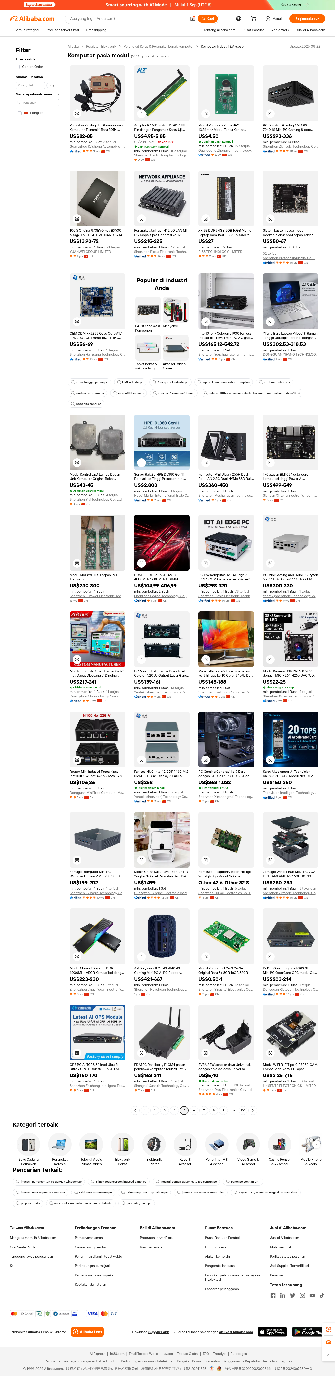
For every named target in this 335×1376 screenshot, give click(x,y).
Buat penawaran (152, 1247)
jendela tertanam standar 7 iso (203, 1192)
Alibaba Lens (38, 1332)
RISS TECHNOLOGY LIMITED (220, 251)
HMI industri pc (132, 382)
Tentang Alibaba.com (27, 1227)
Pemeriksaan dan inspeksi (94, 1275)
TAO (206, 1354)
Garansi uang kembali (91, 1247)
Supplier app (158, 1332)
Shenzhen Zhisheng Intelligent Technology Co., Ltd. (97, 1086)
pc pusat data (30, 1203)
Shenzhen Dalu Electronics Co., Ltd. (225, 1090)
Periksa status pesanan (287, 1256)
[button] (193, 19)
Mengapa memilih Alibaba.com (33, 1238)
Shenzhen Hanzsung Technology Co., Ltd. (97, 354)
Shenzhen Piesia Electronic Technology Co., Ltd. (162, 251)
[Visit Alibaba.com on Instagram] (302, 1295)
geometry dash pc (139, 1203)
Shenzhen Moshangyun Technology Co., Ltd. (226, 495)
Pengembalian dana (220, 1266)
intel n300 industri (131, 393)
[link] (328, 1329)
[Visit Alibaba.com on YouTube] (312, 1295)
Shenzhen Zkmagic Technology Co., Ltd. (291, 146)
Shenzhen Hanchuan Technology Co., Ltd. (162, 989)
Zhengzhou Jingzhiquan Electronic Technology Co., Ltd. (97, 989)
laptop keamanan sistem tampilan (226, 382)
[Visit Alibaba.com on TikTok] (322, 1295)
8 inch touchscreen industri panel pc (121, 1181)
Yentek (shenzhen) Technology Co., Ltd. (291, 596)
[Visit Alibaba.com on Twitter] (293, 1295)
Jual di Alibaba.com (284, 1238)
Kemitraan (277, 1275)
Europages (239, 1354)
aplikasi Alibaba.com (236, 1332)
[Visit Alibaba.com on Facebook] (273, 1295)
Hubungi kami (215, 1247)
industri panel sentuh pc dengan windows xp (51, 1181)
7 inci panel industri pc (172, 382)
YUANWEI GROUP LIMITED (90, 251)
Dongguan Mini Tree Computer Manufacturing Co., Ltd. (97, 793)
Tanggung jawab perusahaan (31, 1256)
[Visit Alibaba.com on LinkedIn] (283, 1295)
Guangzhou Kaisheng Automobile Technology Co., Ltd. (97, 146)
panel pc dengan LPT (245, 1181)
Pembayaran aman (89, 1238)
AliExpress (97, 1354)
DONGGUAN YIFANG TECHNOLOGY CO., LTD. (291, 354)
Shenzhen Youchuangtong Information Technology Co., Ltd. (226, 354)
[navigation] (37, 579)
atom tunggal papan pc (92, 382)
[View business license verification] (211, 1368)
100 (243, 1110)
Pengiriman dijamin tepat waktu (98, 1256)
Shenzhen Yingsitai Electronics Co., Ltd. (226, 989)
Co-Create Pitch (22, 1247)
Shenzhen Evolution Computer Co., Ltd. (226, 692)
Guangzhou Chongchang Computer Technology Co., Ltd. (97, 696)
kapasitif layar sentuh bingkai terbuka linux (268, 1192)
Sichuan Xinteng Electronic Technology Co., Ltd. (291, 495)
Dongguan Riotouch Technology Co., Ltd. (291, 989)
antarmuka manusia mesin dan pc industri (83, 1203)
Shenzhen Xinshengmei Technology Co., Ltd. (226, 797)
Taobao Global (187, 1354)
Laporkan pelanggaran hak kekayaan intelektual (232, 1277)
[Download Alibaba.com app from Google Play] (308, 1332)
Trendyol (219, 1354)
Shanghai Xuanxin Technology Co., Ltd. (162, 1086)
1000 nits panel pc (88, 404)
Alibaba (73, 46)
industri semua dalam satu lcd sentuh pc (189, 1181)
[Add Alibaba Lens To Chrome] (87, 1332)
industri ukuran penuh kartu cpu (43, 1192)
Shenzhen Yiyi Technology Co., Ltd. (96, 499)
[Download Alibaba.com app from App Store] (272, 1332)
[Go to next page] (252, 1110)
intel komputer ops (277, 382)
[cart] (254, 19)
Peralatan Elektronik (101, 46)
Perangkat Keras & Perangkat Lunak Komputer (158, 46)
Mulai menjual (280, 1247)
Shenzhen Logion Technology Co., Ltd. (162, 596)
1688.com (117, 1354)
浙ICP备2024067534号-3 (292, 1369)
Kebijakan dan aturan (90, 1284)
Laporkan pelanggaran (222, 1289)
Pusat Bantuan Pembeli (222, 1238)
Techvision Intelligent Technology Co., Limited (291, 793)
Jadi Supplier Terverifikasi (289, 1266)
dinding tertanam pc (90, 393)
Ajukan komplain (217, 1256)
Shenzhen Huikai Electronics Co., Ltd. (226, 893)
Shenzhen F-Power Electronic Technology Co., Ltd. (97, 596)
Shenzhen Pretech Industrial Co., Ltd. (291, 258)
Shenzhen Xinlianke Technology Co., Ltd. (291, 696)
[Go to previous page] (135, 1110)
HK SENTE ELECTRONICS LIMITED (289, 1086)
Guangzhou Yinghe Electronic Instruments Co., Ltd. (162, 893)
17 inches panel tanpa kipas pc (147, 1192)
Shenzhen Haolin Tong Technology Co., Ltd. (162, 155)
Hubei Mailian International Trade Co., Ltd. (162, 495)
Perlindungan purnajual (92, 1266)
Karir (13, 1266)
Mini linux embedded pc (95, 1192)
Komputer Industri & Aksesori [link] (223, 46)
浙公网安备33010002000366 (248, 1369)
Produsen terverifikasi (156, 1238)
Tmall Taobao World (143, 1354)
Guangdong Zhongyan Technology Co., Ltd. (226, 150)
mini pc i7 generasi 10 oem (176, 393)
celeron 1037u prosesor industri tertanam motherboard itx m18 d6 (254, 393)
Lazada (167, 1354)
